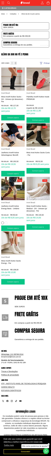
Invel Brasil (5, 93)
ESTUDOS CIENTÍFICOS (11, 390)
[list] (12, 63)
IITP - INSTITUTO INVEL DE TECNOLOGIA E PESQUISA (23, 384)
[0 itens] (48, 3)
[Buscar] (8, 3)
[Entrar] (42, 3)
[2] (15, 63)
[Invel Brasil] (25, 2)
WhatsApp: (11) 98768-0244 (12, 354)
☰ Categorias (9, 8)
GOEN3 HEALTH (7, 387)
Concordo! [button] (25, 452)
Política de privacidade (10, 375)
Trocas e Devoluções (9, 371)
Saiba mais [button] (9, 445)
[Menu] (3, 3)
